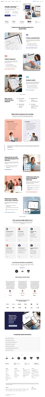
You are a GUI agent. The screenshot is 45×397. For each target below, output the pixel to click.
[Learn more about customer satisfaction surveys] (7, 240)
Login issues (15, 373)
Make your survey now (22, 94)
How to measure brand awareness (35, 371)
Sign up (38, 1)
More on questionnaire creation (31, 47)
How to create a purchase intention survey (35, 376)
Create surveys (23, 383)
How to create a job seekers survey (35, 374)
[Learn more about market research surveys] (31, 240)
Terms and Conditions (8, 375)
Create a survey (7, 15)
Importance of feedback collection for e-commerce (26, 370)
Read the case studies (10, 149)
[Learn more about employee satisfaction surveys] (19, 240)
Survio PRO (7, 373)
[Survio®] (2, 1)
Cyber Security (7, 374)
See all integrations (8, 169)
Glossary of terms (16, 374)
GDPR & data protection (16, 375)
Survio (8, 394)
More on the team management (31, 191)
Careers (6, 380)
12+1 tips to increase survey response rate (26, 375)
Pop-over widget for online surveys (26, 371)
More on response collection (9, 68)
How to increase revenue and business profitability (35, 370)
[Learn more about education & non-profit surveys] (19, 256)
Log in (40, 1)
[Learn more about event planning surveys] (7, 256)
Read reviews (22, 267)
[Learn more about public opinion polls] (31, 256)
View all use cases (34, 377)
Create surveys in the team (22, 216)
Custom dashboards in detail (9, 212)
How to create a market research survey (35, 373)
